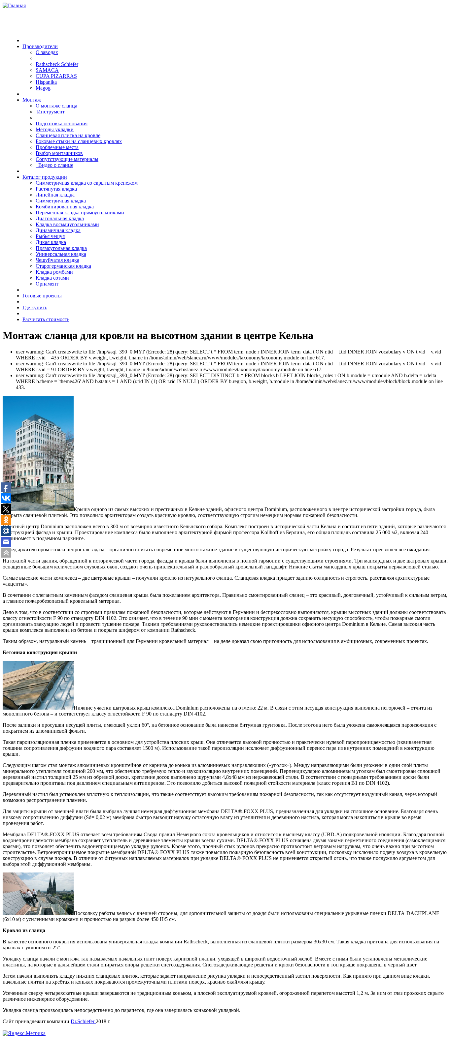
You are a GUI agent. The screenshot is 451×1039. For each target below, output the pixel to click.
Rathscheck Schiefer (57, 64)
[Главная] (14, 5)
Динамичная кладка (58, 230)
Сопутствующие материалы (67, 159)
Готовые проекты (42, 295)
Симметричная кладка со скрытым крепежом (87, 183)
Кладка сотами (52, 278)
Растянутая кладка (56, 189)
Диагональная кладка (60, 218)
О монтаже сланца (56, 105)
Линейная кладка (55, 195)
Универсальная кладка (61, 254)
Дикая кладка (51, 242)
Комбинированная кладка (65, 206)
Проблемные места (57, 147)
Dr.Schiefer (83, 1021)
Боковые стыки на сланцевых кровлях (79, 141)
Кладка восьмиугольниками (67, 224)
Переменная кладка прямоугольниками (80, 212)
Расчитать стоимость (45, 319)
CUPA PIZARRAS (56, 76)
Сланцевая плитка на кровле (68, 135)
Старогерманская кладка (63, 266)
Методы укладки (55, 129)
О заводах (47, 52)
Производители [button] (40, 46)
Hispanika (46, 82)
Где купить (34, 307)
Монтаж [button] (31, 100)
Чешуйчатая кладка (57, 260)
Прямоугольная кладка (61, 248)
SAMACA (47, 70)
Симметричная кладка (61, 200)
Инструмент (50, 111)
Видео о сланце (54, 165)
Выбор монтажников (59, 153)
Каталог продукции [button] (44, 177)
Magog (43, 88)
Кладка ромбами (54, 272)
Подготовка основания (61, 123)
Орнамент (47, 284)
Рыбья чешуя (50, 236)
